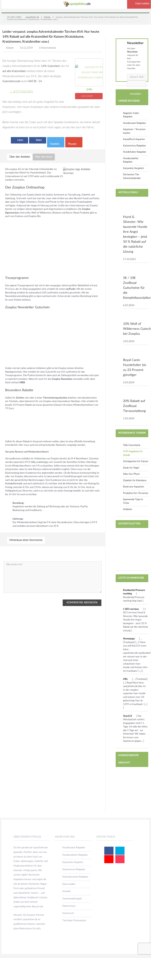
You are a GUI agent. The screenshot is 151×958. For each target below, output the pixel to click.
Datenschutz (69, 906)
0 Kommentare (47, 48)
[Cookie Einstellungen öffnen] (8, 952)
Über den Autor (44, 157)
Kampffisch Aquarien (134, 139)
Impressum (68, 913)
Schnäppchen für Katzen (135, 461)
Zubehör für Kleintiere (134, 480)
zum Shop (87, 96)
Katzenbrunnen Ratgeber (75, 877)
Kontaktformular (13, 483)
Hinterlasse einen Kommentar (26, 540)
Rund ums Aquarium (133, 487)
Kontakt (66, 891)
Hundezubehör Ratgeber (75, 855)
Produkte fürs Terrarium (135, 493)
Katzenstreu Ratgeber (134, 146)
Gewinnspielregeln (72, 899)
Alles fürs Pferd (131, 474)
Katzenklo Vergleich (133, 168)
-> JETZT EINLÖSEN (21, 91)
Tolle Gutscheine (131, 445)
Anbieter (127, 509)
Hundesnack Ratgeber (134, 123)
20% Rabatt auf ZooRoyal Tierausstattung (134, 406)
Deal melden (68, 884)
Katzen (10, 48)
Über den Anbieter (19, 157)
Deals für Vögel (131, 468)
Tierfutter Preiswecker (74, 920)
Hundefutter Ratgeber (134, 152)
